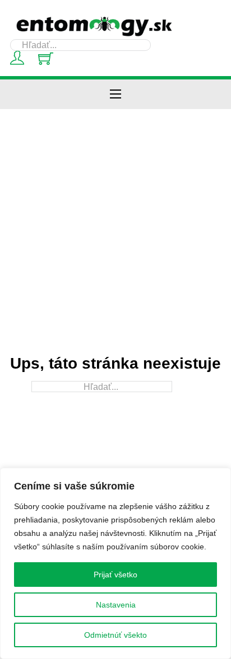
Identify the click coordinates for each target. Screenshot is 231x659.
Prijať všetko (115, 574)
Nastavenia (116, 604)
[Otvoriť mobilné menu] (115, 94)
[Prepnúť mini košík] (45, 58)
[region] (115, 563)
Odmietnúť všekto (115, 634)
